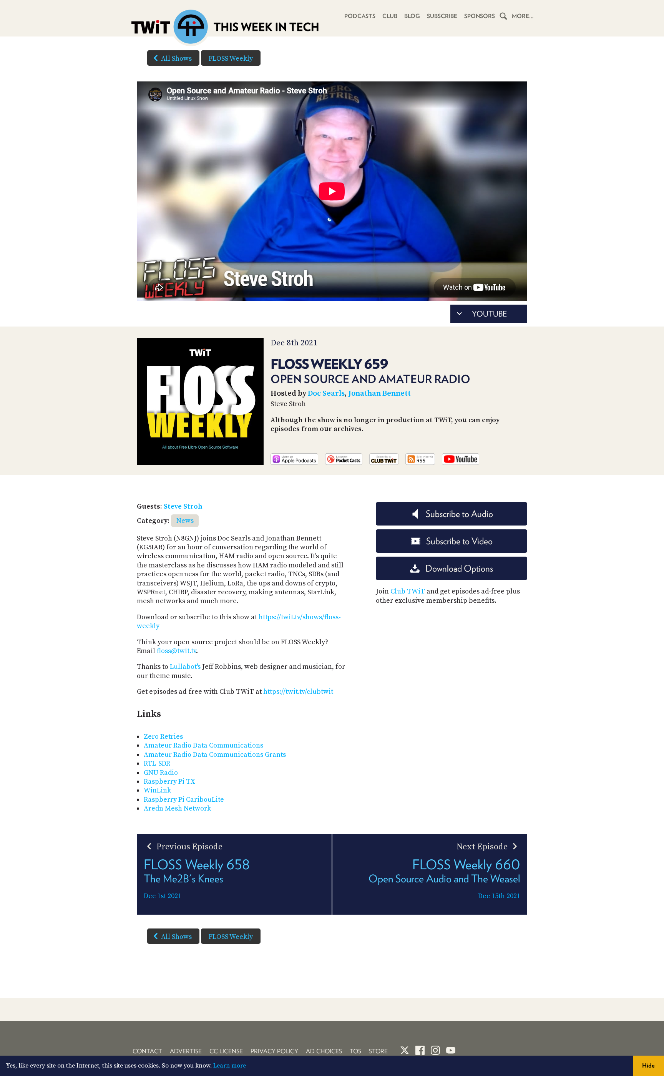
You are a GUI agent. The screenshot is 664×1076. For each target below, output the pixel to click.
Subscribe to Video (459, 541)
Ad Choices (324, 1051)
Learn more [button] (229, 1065)
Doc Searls (326, 393)
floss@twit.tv (176, 651)
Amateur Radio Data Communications (203, 745)
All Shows (176, 58)
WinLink (157, 790)
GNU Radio (161, 772)
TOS (355, 1051)
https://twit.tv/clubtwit (298, 691)
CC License (226, 1051)
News (185, 520)
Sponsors (479, 16)
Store (378, 1051)
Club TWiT (407, 591)
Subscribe (442, 16)
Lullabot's (185, 666)
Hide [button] (648, 1065)
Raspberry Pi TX (169, 781)
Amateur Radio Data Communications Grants (215, 754)
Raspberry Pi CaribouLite (184, 799)
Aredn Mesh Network (177, 808)
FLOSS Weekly (231, 58)
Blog (412, 16)
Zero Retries (163, 736)
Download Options (459, 568)
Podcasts (359, 16)
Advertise (186, 1051)
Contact (147, 1051)
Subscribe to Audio (459, 513)
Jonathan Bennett (379, 393)
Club (389, 16)
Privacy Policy (274, 1051)
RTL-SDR (157, 763)
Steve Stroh (183, 506)
